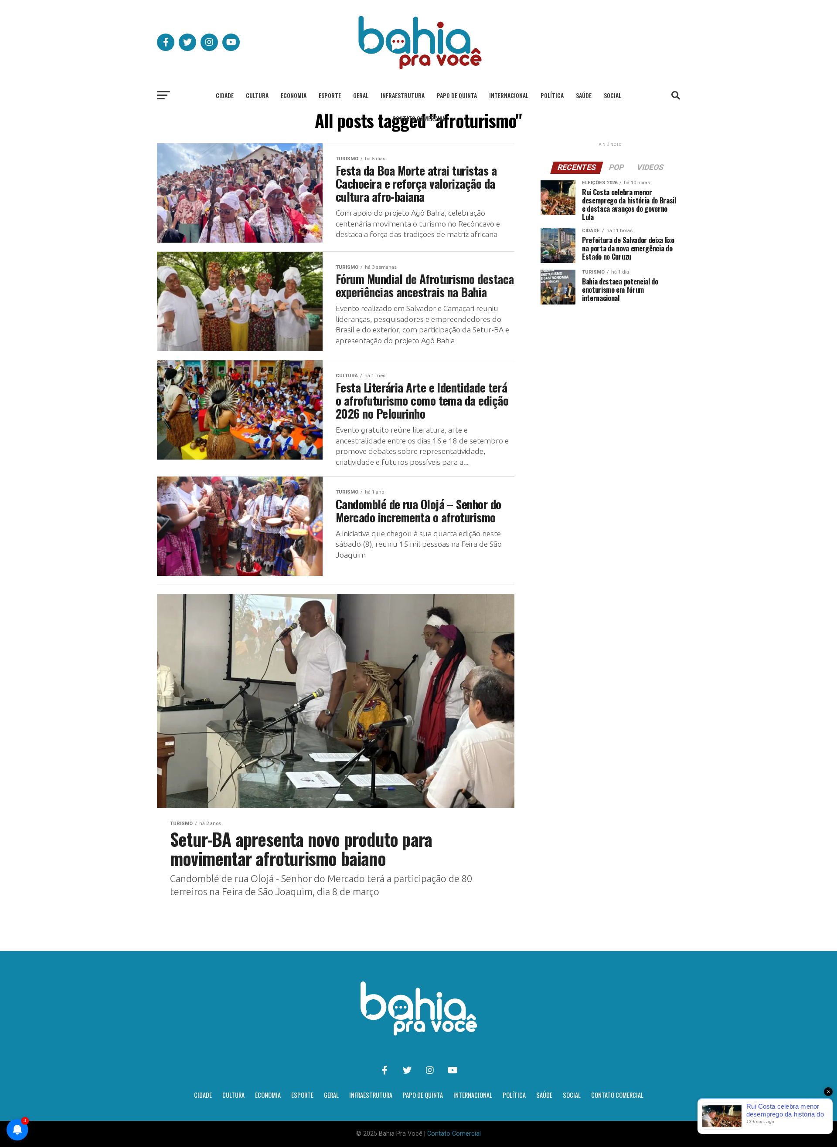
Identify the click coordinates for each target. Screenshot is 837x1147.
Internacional (508, 95)
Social (612, 95)
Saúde (584, 95)
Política (552, 95)
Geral (360, 95)
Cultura (257, 95)
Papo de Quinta (457, 95)
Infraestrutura (403, 95)
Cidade (225, 95)
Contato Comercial (418, 118)
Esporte (330, 95)
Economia (293, 95)
